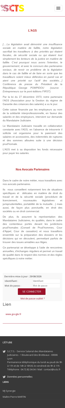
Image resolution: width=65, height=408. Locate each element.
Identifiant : (11, 281)
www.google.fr (13, 314)
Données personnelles (19, 376)
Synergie (10, 390)
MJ (4, 390)
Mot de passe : (13, 285)
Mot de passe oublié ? (33, 298)
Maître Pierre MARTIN (14, 396)
